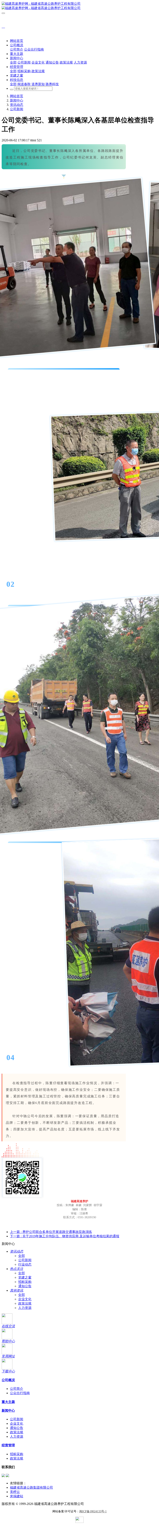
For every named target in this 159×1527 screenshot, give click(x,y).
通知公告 (24, 1286)
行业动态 (24, 1264)
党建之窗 (24, 1277)
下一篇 (64, 1236)
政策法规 (24, 1303)
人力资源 (24, 1308)
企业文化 (24, 1299)
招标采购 (24, 1282)
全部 (13, 62)
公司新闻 (16, 109)
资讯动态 (16, 104)
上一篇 (51, 1232)
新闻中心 (16, 100)
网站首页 (16, 41)
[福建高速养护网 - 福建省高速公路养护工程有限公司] (79, 6)
